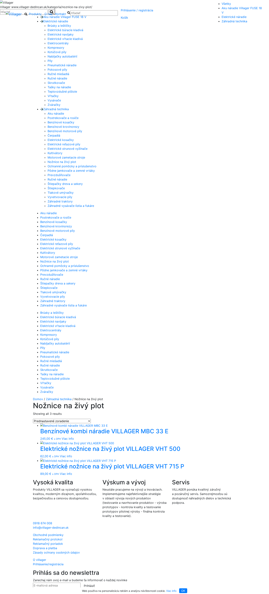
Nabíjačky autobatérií (62, 56)
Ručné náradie (57, 78)
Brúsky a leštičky (52, 312)
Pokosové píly (57, 69)
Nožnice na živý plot (62, 162)
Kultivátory (55, 153)
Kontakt (60, 14)
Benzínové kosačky (61, 122)
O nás (48, 14)
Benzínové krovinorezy (63, 127)
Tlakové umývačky (61, 192)
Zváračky (54, 105)
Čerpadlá (54, 135)
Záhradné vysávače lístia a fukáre (71, 206)
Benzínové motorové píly (65, 131)
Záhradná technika (234, 21)
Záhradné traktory (60, 201)
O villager (39, 560)
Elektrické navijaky (61, 34)
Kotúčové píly (57, 52)
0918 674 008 (42, 523)
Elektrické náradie (234, 17)
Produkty (35, 14)
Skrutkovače (56, 83)
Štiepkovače (56, 188)
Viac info (171, 590)
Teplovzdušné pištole (62, 91)
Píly (50, 61)
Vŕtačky (53, 96)
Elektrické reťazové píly (64, 144)
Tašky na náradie (59, 87)
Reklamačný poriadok (48, 543)
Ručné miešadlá (58, 74)
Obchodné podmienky (48, 535)
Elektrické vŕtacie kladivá (65, 39)
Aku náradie (56, 113)
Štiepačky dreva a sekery (65, 184)
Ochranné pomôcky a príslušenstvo (72, 166)
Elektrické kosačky (61, 140)
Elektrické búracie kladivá (65, 30)
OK (183, 591)
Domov (38, 399)
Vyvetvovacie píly (60, 197)
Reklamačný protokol (47, 539)
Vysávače (54, 100)
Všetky (226, 3)
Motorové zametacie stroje (66, 157)
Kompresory (56, 47)
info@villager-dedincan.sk (51, 527)
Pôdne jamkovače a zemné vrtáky (71, 170)
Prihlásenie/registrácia (137, 10)
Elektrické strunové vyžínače (67, 148)
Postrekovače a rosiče (63, 118)
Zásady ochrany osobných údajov (56, 552)
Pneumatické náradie (62, 65)
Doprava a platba (45, 548)
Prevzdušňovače (59, 175)
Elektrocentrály (58, 43)
